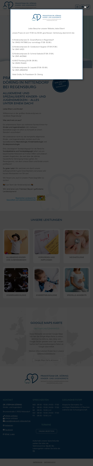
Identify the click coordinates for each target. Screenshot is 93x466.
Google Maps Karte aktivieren (46, 360)
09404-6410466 (11, 416)
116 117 (48, 446)
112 (34, 451)
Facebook (9, 430)
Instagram (9, 425)
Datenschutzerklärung (46, 354)
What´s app (10, 434)
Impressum (37, 462)
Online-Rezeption (46, 431)
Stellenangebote (61, 86)
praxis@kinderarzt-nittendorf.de (18, 421)
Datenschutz (49, 462)
